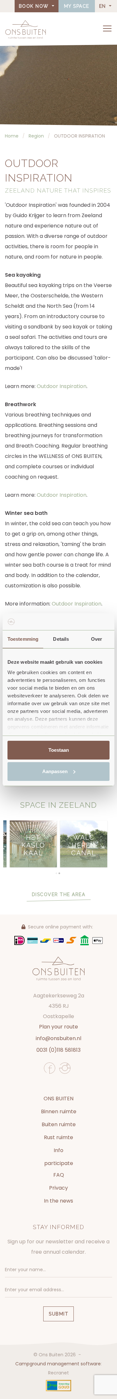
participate (58, 1163)
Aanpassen (55, 771)
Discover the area (58, 894)
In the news (58, 1201)
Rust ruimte (58, 1137)
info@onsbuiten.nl (58, 1038)
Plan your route (58, 1026)
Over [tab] (96, 639)
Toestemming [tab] (22, 639)
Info (58, 1150)
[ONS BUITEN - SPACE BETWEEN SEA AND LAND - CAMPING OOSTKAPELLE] (25, 29)
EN (103, 6)
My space (76, 6)
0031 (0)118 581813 (58, 1050)
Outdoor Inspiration (61, 386)
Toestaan (58, 750)
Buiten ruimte (59, 1124)
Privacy (58, 1188)
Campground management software (58, 1363)
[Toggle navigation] (107, 28)
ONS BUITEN (58, 1098)
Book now (35, 6)
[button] (56, 873)
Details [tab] (61, 639)
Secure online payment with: (60, 927)
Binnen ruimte (58, 1111)
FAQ (58, 1175)
